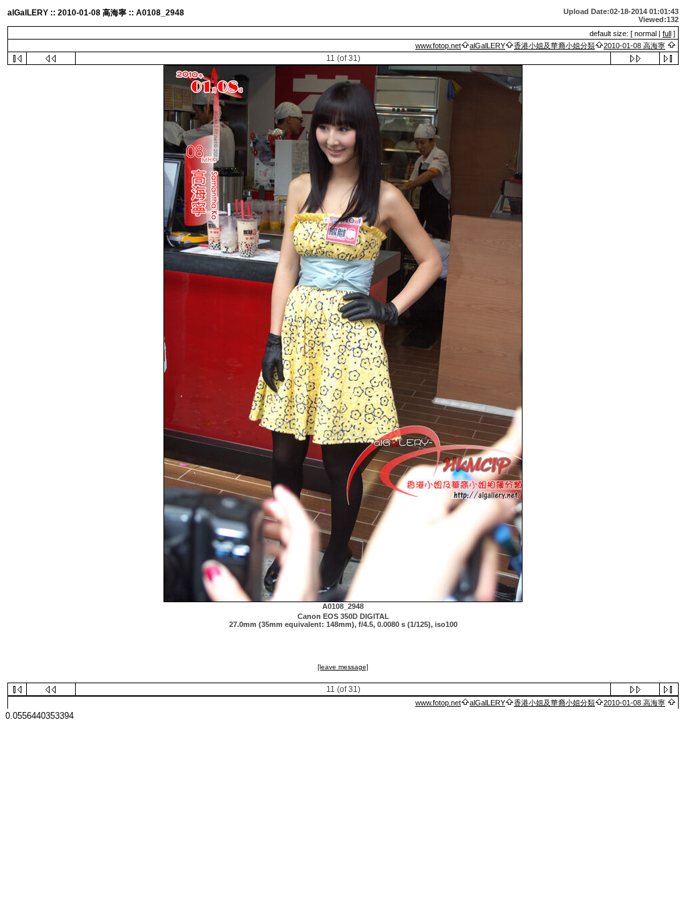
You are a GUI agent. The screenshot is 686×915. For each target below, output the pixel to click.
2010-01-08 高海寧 (634, 46)
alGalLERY (487, 46)
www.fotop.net (438, 46)
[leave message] (343, 667)
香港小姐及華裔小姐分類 (554, 46)
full (667, 33)
